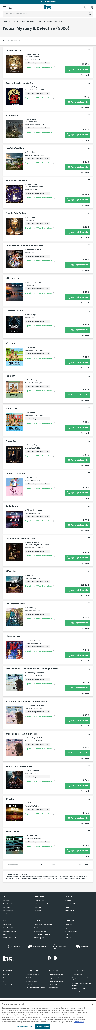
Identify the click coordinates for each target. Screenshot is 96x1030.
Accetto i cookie (43, 1026)
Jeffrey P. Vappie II (34, 282)
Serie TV (5, 934)
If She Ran (10, 799)
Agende (68, 928)
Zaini (67, 934)
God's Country (13, 506)
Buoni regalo (7, 978)
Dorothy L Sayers (33, 445)
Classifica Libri (8, 904)
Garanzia (29, 984)
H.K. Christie (31, 803)
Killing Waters (12, 278)
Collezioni (37, 911)
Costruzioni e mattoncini (43, 925)
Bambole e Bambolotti (42, 934)
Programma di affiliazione (58, 978)
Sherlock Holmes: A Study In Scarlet (22, 734)
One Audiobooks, (31, 448)
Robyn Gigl (31, 575)
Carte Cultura (30, 978)
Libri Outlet (6, 907)
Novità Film (7, 925)
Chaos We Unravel (14, 636)
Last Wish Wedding (15, 148)
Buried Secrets (13, 115)
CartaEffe (6, 981)
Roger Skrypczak (33, 54)
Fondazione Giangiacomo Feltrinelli (81, 984)
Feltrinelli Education (78, 989)
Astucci (68, 938)
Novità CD (68, 901)
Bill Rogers (35, 56)
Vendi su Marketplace (56, 981)
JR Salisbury (31, 608)
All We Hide (11, 571)
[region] (48, 1015)
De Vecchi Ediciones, (32, 548)
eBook (5, 914)
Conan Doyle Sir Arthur (35, 673)
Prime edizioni (39, 901)
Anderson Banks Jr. (34, 250)
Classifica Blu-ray (9, 931)
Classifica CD (70, 904)
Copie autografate (40, 907)
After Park (10, 343)
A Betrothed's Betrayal (16, 180)
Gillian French (32, 835)
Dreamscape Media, (32, 839)
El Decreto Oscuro (14, 311)
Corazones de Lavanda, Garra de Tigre (24, 245)
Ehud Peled (31, 217)
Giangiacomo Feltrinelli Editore (80, 979)
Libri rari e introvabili (41, 904)
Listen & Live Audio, (31, 676)
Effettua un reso (31, 981)
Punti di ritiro (7, 975)
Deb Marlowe (32, 185)
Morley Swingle (32, 87)
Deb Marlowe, (29, 190)
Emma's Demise (13, 50)
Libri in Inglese (8, 911)
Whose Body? (12, 441)
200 (53, 865)
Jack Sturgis (31, 315)
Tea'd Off (10, 376)
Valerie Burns (32, 477)
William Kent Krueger (34, 510)
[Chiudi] (92, 1004)
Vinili (67, 907)
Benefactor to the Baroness (19, 766)
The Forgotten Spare (16, 603)
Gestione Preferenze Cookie (35, 988)
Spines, (27, 220)
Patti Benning (32, 347)
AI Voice (34, 122)
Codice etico (53, 988)
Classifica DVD (8, 928)
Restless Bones (13, 831)
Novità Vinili (69, 911)
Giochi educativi (40, 928)
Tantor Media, (29, 773)
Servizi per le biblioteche (57, 975)
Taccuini (68, 925)
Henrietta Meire (37, 187)
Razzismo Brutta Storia (80, 992)
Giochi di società (40, 931)
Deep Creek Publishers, (32, 125)
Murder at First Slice (15, 473)
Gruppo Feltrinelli (77, 975)
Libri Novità (6, 901)
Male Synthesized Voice (40, 545)
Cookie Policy (79, 1022)
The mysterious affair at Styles (20, 538)
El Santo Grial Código (16, 213)
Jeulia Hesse (31, 119)
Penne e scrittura (71, 931)
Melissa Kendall (33, 770)
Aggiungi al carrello (79, 69)
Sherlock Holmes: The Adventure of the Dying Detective (32, 669)
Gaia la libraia (8, 984)
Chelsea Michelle (33, 640)
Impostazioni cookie (24, 1026)
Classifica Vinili (70, 914)
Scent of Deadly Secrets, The (19, 83)
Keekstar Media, (30, 806)
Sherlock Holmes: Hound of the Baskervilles (26, 701)
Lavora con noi (54, 984)
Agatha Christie (33, 543)
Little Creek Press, (30, 60)
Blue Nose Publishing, (32, 350)
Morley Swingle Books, (32, 90)
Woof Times (11, 408)
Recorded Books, (30, 481)
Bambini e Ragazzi (9, 938)
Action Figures (39, 938)
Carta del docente (32, 975)
